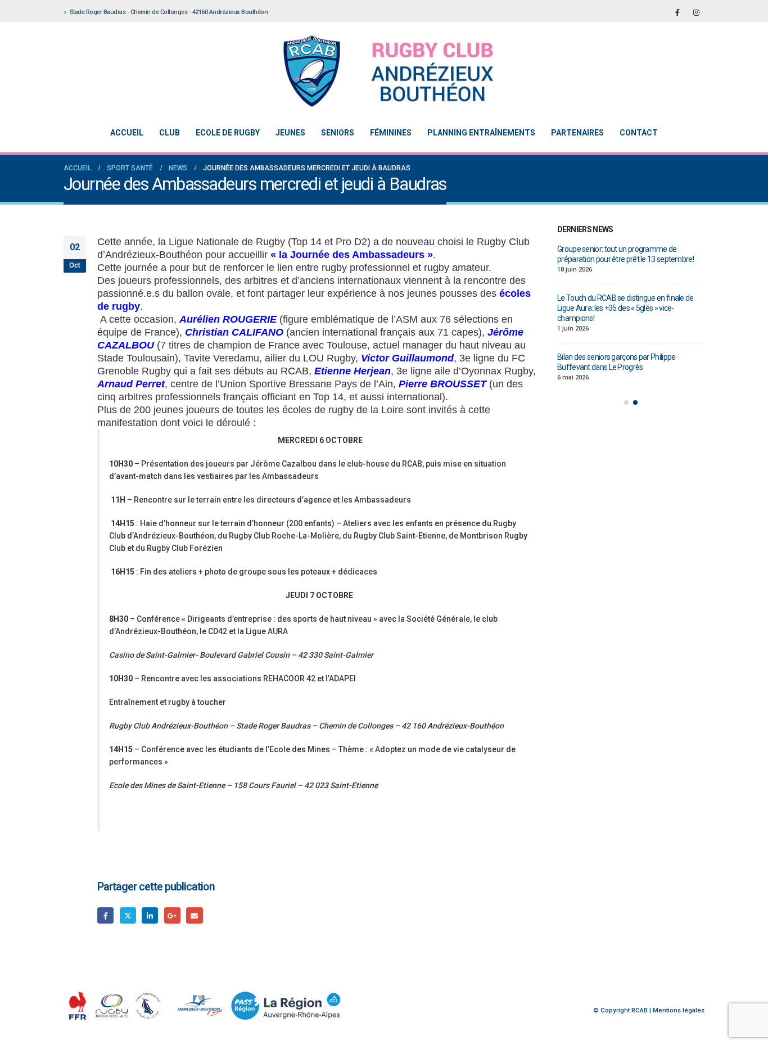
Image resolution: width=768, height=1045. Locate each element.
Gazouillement (128, 915)
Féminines (391, 132)
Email (194, 915)
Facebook (105, 915)
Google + (172, 915)
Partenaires (577, 132)
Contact (639, 132)
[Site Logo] (375, 71)
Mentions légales (678, 1010)
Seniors (337, 132)
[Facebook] (677, 12)
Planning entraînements (481, 132)
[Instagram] (696, 12)
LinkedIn (150, 915)
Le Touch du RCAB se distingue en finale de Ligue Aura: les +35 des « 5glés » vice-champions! (625, 308)
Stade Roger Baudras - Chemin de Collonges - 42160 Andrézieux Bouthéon (169, 12)
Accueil (126, 132)
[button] (626, 402)
